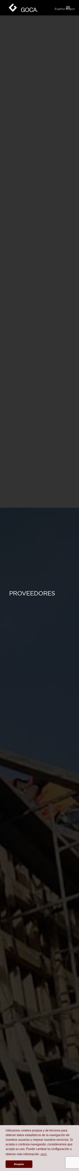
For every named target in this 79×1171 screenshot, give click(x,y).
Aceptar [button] (19, 1164)
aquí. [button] (43, 1154)
